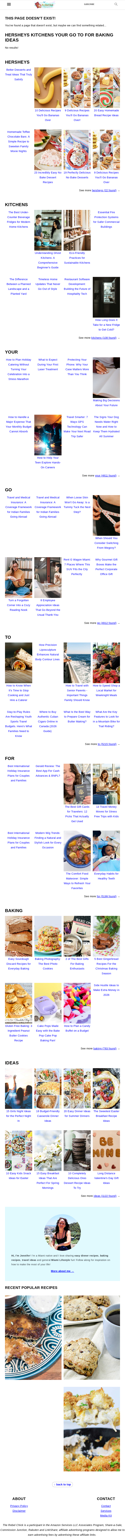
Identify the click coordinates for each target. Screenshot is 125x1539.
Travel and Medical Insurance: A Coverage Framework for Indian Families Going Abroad (18, 507)
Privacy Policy (19, 1505)
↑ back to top (62, 1484)
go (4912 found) (107, 622)
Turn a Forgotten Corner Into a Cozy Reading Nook (18, 605)
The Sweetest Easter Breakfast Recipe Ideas (106, 1116)
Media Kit (106, 1515)
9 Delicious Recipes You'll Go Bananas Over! (77, 115)
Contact (106, 1505)
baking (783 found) (104, 1048)
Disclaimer (19, 1510)
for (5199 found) (106, 896)
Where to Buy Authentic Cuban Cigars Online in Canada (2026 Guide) (48, 721)
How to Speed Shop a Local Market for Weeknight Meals (106, 690)
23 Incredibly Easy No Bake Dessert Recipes (48, 177)
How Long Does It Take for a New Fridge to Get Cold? (106, 324)
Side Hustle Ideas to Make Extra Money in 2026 (106, 990)
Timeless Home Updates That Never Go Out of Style (48, 284)
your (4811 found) (106, 475)
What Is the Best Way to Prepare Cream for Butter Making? (77, 716)
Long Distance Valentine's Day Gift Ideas (106, 1178)
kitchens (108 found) (103, 337)
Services (106, 1510)
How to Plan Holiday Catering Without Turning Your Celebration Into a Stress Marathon (18, 369)
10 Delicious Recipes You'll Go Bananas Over (48, 115)
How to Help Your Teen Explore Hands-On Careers (48, 462)
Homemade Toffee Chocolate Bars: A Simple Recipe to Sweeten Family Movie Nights (18, 141)
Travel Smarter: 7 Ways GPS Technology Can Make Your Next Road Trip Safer (77, 427)
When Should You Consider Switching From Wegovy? (106, 543)
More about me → (62, 1271)
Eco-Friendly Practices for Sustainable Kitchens (77, 257)
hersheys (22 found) (104, 190)
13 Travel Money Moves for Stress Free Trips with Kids (106, 811)
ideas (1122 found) (105, 1195)
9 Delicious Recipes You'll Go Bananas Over (106, 177)
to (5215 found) (107, 744)
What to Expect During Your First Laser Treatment (47, 364)
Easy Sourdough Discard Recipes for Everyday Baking (18, 963)
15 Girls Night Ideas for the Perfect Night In (18, 1116)
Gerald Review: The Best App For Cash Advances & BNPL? (48, 771)
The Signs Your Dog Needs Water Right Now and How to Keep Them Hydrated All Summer (106, 427)
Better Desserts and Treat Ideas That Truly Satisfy (18, 74)
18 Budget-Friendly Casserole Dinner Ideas (48, 1116)
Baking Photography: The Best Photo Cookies (48, 963)
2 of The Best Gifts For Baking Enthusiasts (77, 963)
